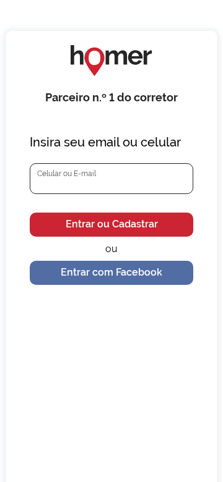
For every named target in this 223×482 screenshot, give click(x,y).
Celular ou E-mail (66, 173)
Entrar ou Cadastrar (112, 224)
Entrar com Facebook (111, 272)
